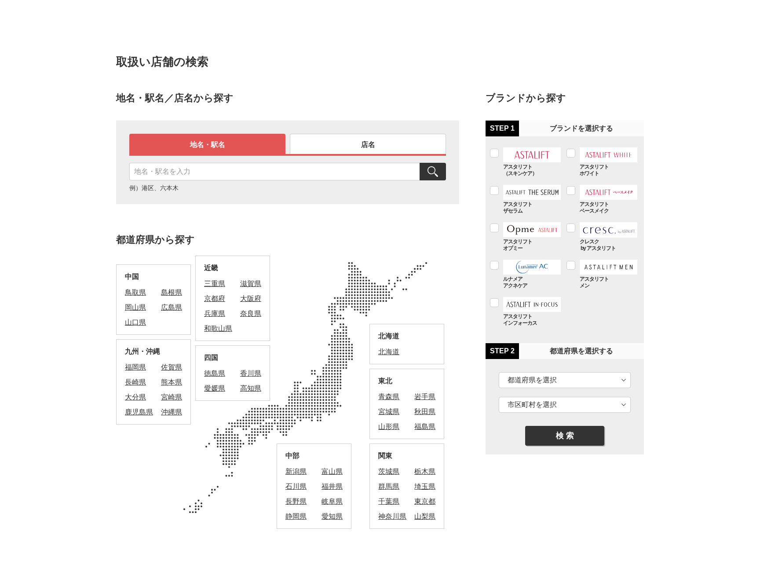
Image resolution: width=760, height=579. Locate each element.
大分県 (135, 397)
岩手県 (424, 396)
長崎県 (135, 382)
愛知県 (332, 516)
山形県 (388, 426)
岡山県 (135, 307)
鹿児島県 (139, 412)
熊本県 (171, 382)
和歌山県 (218, 328)
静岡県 (296, 516)
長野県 (296, 501)
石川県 (296, 486)
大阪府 (250, 298)
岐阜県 (332, 501)
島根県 (171, 292)
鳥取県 (135, 292)
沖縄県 (171, 412)
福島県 (424, 426)
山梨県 (424, 516)
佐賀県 (171, 367)
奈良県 (250, 313)
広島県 (171, 307)
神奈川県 (392, 516)
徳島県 (214, 373)
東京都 (424, 501)
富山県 (332, 471)
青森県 (388, 396)
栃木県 (424, 471)
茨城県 (388, 471)
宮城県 (388, 411)
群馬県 (388, 486)
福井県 (332, 486)
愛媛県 (214, 388)
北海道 (388, 351)
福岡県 (135, 367)
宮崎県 (171, 397)
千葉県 (388, 501)
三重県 (214, 283)
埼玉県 (424, 486)
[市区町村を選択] (565, 405)
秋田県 (424, 411)
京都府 (214, 298)
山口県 (135, 322)
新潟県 (296, 471)
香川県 (250, 373)
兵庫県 (214, 313)
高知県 (250, 388)
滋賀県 (250, 283)
